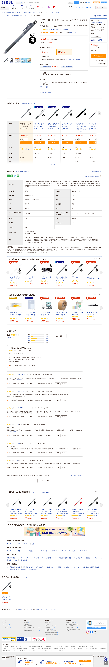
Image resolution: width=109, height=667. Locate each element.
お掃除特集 (19, 648)
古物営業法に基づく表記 (50, 631)
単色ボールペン (27, 12)
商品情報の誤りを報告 (21, 171)
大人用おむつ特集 (94, 648)
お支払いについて (5, 626)
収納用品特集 (102, 648)
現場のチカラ (57, 648)
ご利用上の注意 (48, 629)
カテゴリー (3, 7)
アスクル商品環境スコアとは (92, 176)
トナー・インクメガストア (16, 646)
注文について (4, 622)
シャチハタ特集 (6, 650)
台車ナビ (63, 648)
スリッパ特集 (31, 648)
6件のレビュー (10, 337)
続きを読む (20, 379)
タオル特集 (38, 648)
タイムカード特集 (38, 646)
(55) (64, 515)
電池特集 (31, 646)
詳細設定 (70, 2)
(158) (18, 515)
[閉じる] (93, 656)
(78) (80, 515)
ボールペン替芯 (45, 551)
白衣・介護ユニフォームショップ (18, 650)
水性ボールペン (36, 544)
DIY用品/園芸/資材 (34, 569)
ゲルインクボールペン (23, 544)
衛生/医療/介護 (23, 560)
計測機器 (59, 567)
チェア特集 (84, 646)
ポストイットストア (30, 650)
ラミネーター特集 (47, 646)
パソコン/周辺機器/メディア (49, 558)
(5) (83, 149)
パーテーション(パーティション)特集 (73, 646)
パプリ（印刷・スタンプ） (71, 624)
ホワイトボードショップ (58, 646)
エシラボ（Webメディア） (71, 627)
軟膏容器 (20, 609)
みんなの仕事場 (69, 626)
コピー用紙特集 (6, 646)
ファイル (20, 558)
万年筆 (64, 551)
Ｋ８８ (18, 443)
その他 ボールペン (84, 551)
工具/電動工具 (39, 567)
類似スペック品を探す (27, 103)
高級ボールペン (55, 551)
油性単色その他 (37, 15)
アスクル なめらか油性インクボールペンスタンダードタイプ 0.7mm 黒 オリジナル (67, 127)
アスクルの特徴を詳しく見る (85, 664)
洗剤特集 (25, 648)
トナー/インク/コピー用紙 (32, 558)
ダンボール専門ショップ (47, 648)
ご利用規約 (47, 624)
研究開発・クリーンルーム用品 (71, 567)
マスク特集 (86, 648)
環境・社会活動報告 (28, 626)
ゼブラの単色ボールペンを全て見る (20, 15)
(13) (70, 149)
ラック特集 (90, 646)
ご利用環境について (49, 627)
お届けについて (5, 624)
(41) (97, 149)
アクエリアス (53, 609)
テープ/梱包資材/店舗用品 (13, 567)
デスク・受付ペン (73, 551)
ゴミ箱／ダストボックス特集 (9, 648)
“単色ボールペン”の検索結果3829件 (41, 492)
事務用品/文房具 (10, 12)
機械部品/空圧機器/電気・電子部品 (90, 567)
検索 (76, 2)
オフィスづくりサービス (42, 650)
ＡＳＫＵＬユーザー (22, 374)
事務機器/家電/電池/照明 (65, 558)
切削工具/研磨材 (50, 567)
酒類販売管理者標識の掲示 (51, 632)
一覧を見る (24, 577)
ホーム (3, 12)
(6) (28, 149)
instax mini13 (29, 609)
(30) (42, 149)
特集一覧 (61, 650)
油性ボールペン (36, 12)
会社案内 (26, 622)
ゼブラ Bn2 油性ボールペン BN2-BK (50, 12)
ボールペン (19, 12)
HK (17, 460)
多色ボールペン (22, 551)
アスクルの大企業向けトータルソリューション (75, 630)
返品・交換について (6, 627)
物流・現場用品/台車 (28, 567)
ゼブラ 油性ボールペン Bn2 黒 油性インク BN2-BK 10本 (7, 598)
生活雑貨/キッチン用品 (91, 558)
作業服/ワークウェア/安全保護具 (18, 569)
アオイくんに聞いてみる (96, 627)
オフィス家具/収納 (78, 558)
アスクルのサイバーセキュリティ (31, 630)
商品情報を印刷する (102, 15)
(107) (95, 515)
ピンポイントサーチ (53, 650)
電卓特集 (25, 646)
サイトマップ (48, 622)
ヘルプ (91, 2)
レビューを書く (66, 29)
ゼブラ (8, 15)
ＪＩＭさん (19, 408)
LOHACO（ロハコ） (70, 622)
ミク (18, 424)
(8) (55, 149)
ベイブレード (39, 609)
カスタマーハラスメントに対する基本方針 (32, 628)
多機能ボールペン (33, 551)
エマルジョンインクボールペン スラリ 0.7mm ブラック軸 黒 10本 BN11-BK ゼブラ (94, 127)
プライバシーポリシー (50, 626)
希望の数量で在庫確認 (96, 22)
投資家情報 (26, 624)
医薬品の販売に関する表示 (51, 634)
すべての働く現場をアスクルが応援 (74, 648)
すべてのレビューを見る (76, 475)
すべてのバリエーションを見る (73, 59)
